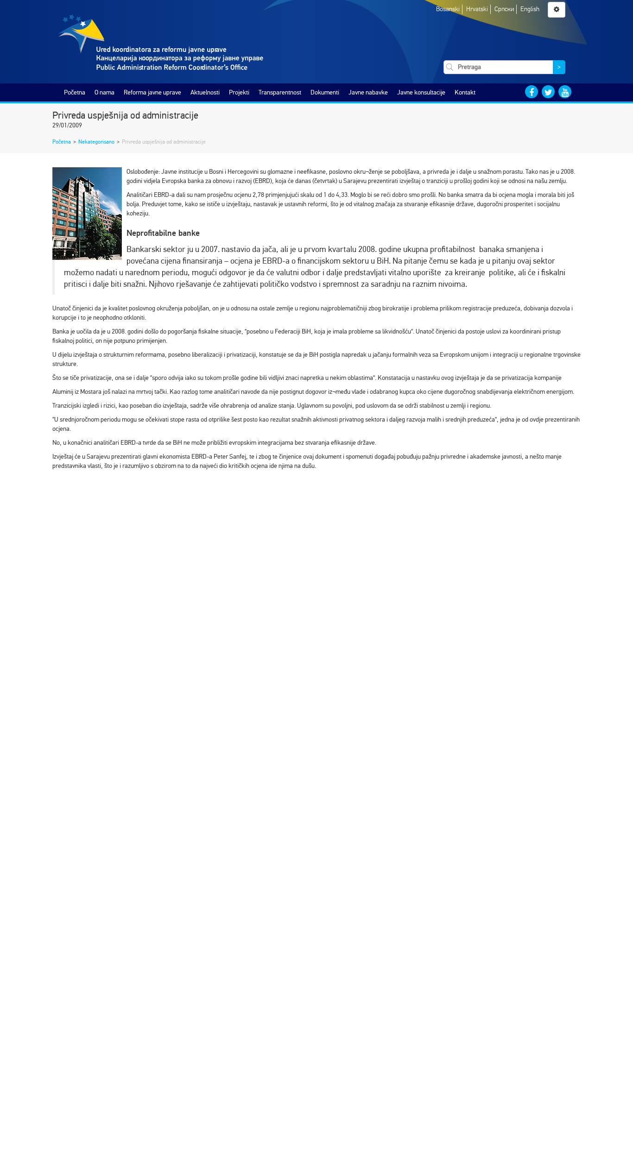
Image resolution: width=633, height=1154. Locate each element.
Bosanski (448, 9)
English (529, 9)
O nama (104, 92)
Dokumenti (324, 92)
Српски (504, 9)
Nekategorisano (96, 142)
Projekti (239, 92)
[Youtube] (564, 91)
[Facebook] (531, 91)
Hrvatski (477, 9)
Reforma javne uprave (152, 92)
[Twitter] (548, 91)
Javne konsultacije (421, 92)
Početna (74, 92)
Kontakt (465, 92)
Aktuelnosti (205, 92)
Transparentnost (280, 92)
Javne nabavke (368, 92)
